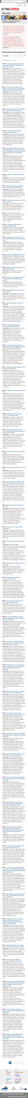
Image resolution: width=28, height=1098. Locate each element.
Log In (25, 3)
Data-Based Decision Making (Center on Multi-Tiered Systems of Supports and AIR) (13, 482)
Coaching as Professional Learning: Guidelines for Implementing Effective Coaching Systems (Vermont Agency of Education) (14, 346)
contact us (6, 47)
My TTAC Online (18, 1082)
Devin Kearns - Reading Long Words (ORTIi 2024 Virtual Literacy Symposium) (13, 691)
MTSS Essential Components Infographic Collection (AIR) (11, 578)
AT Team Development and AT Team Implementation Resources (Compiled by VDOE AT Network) (14, 778)
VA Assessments (19, 1071)
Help (17, 3)
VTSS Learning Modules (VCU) (14, 213)
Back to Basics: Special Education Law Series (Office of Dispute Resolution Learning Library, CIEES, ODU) (14, 895)
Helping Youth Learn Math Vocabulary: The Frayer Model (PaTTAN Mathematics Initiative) (14, 278)
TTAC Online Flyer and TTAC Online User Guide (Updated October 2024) (13, 846)
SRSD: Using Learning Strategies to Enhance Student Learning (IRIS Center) (13, 186)
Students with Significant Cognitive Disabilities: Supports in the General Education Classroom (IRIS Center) (13, 618)
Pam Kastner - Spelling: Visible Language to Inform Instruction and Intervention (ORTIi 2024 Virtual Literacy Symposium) (14, 714)
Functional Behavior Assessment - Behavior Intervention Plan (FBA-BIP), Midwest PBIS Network (14, 1010)
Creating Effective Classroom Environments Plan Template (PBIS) (11, 325)
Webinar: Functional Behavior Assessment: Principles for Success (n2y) (12, 960)
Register (21, 3)
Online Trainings (18, 1075)
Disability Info (8, 1079)
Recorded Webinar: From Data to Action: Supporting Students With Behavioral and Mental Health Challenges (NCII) (13, 803)
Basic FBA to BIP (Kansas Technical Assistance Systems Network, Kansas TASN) (13, 945)
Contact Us (5, 34)
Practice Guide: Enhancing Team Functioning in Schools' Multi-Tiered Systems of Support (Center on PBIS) (14, 431)
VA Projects (8, 1071)
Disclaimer (23, 1096)
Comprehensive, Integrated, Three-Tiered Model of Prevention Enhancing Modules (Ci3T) (14, 238)
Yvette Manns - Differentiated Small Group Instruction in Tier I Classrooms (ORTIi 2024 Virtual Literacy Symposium (13, 643)
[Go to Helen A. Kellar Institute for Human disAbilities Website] (23, 1088)
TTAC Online (6, 13)
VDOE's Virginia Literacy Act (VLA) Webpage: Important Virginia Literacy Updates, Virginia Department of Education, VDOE (14, 88)
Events (8, 1074)
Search (24, 1)
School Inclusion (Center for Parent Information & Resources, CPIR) (13, 601)
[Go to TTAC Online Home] (10, 9)
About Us (8, 1083)
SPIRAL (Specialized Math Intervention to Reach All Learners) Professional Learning (14, 255)
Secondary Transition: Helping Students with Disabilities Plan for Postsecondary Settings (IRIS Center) (14, 735)
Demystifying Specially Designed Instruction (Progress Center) (12, 131)
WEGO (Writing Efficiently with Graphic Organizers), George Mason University (14, 754)
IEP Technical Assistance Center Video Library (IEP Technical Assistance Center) (14, 109)
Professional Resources (14, 21)
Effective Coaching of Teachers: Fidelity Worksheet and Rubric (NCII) (14, 367)
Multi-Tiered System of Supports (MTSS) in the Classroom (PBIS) (12, 414)
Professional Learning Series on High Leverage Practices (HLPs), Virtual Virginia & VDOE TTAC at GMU (13, 65)
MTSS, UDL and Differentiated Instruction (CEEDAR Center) (12, 225)
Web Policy (10, 1096)
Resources (4, 21)
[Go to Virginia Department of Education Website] (4, 1088)
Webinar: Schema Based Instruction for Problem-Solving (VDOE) (14, 268)
